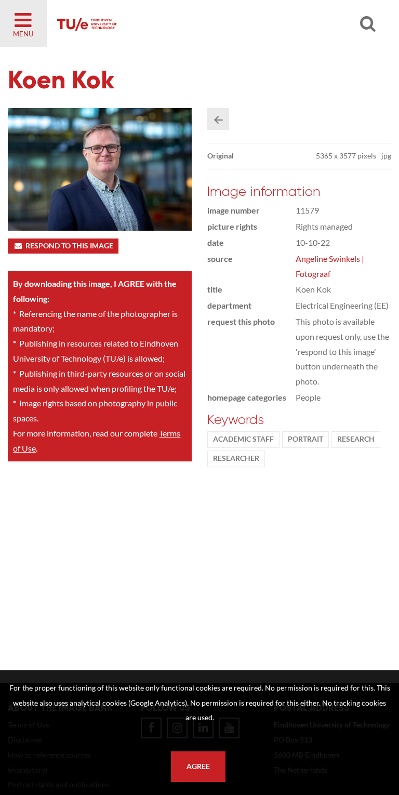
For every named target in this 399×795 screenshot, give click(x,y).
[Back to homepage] (177, 23)
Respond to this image (69, 246)
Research (356, 439)
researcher (236, 458)
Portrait (305, 439)
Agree (198, 766)
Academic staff (243, 439)
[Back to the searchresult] (218, 119)
